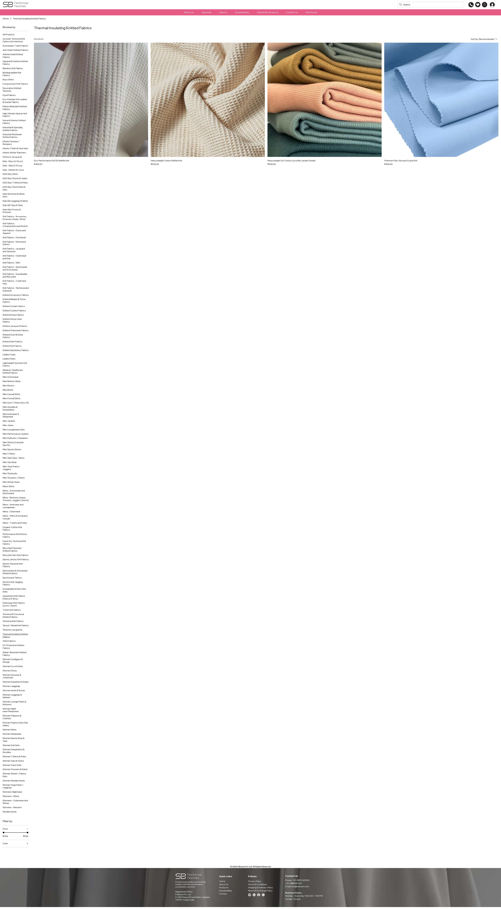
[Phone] (471, 4)
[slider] (3, 832)
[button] (484, 4)
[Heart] (477, 4)
